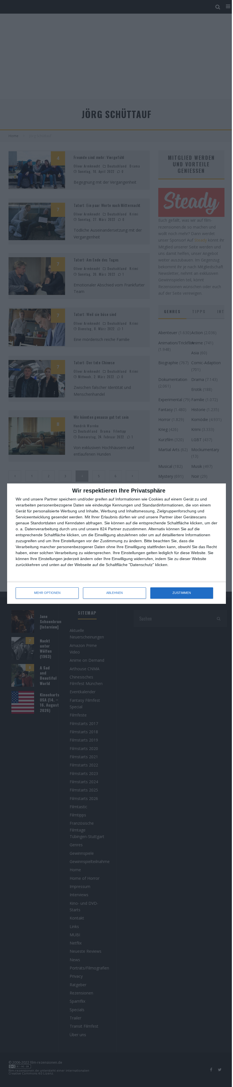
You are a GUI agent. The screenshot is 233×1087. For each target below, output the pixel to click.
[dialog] (116, 543)
